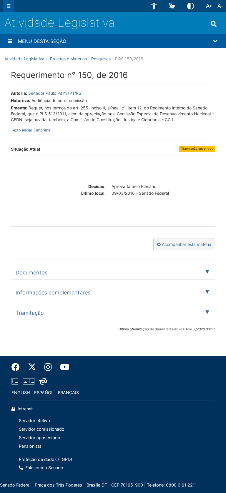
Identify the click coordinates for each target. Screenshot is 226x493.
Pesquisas (101, 58)
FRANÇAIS (68, 392)
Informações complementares (53, 292)
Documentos (31, 272)
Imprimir (43, 130)
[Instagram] (48, 367)
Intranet (24, 408)
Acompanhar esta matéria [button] (186, 244)
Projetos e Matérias (68, 58)
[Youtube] (62, 367)
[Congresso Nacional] (28, 381)
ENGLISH (20, 392)
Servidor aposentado (39, 437)
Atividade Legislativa (59, 22)
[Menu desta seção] (10, 41)
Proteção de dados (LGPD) (45, 459)
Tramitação (30, 313)
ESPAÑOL (44, 392)
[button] (154, 6)
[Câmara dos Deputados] (15, 381)
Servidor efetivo (34, 420)
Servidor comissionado (41, 429)
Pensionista (30, 446)
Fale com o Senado (43, 467)
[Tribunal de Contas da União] (42, 381)
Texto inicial (22, 130)
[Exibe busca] (214, 24)
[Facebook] (17, 367)
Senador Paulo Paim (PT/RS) (55, 93)
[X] (32, 367)
